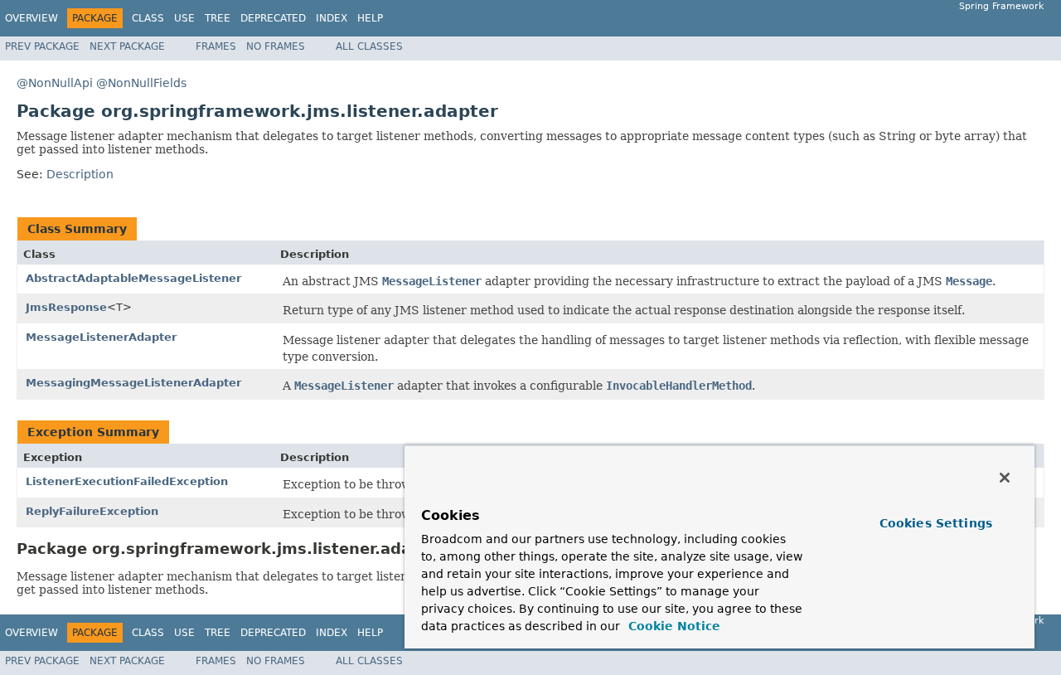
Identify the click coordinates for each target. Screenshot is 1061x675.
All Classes (369, 46)
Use (184, 18)
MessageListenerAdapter (101, 337)
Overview (31, 18)
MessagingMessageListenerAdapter (133, 382)
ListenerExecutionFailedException (127, 481)
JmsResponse (66, 307)
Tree (217, 18)
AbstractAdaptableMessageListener (133, 278)
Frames (216, 46)
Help (370, 18)
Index (331, 18)
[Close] (1004, 477)
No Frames (275, 46)
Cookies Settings (935, 523)
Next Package (127, 46)
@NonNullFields (141, 83)
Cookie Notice (672, 626)
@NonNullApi (55, 83)
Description (80, 174)
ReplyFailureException (92, 511)
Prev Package (42, 46)
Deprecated (273, 18)
